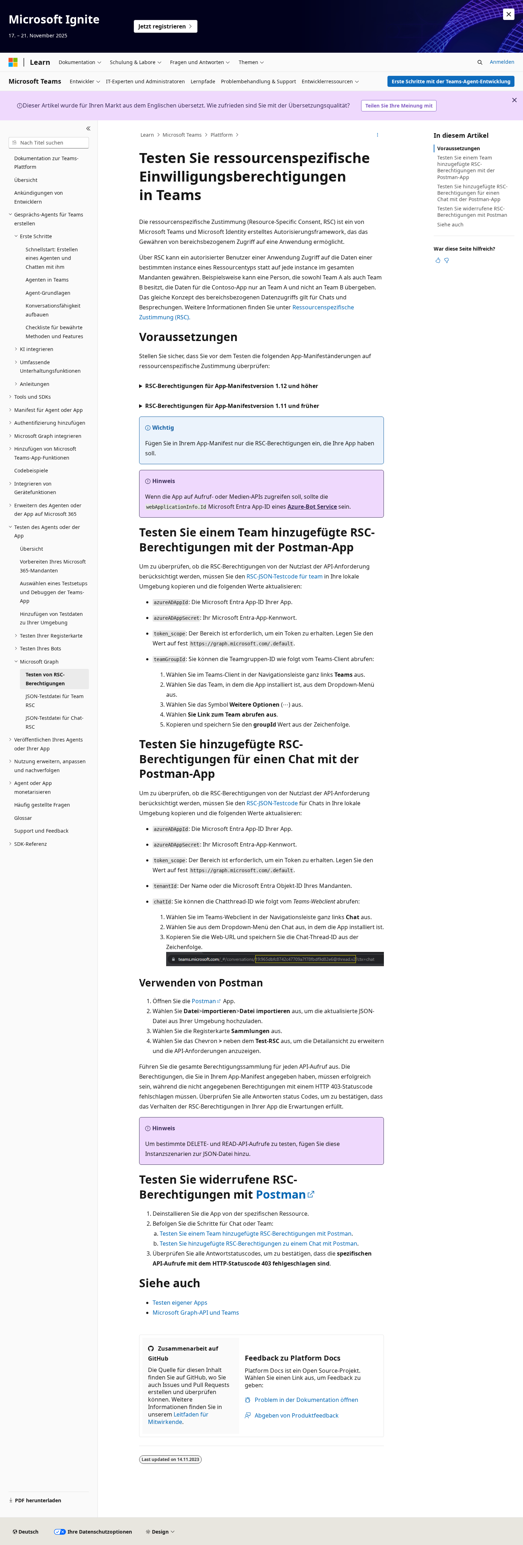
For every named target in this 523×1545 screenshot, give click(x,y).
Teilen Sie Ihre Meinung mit (399, 105)
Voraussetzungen (458, 148)
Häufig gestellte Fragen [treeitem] (42, 804)
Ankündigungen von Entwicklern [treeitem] (38, 197)
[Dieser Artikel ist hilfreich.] (438, 260)
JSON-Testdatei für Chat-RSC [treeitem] (55, 722)
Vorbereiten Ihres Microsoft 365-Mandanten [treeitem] (53, 566)
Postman (204, 1001)
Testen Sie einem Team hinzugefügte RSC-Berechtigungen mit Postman (256, 1233)
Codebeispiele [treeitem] (31, 470)
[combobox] (49, 142)
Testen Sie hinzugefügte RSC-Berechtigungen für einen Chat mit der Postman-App (472, 193)
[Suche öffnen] (480, 62)
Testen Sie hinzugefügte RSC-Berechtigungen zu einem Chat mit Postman (258, 1243)
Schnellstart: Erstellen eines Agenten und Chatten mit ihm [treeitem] (52, 258)
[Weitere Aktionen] (377, 135)
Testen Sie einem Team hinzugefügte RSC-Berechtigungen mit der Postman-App (466, 167)
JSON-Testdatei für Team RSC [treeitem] (55, 700)
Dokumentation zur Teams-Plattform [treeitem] (46, 163)
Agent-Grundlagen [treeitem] (48, 292)
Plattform (222, 134)
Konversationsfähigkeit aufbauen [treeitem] (53, 310)
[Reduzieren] (88, 129)
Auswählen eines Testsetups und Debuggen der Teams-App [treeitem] (54, 592)
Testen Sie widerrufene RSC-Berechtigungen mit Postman (472, 211)
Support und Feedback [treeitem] (41, 830)
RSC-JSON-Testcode (273, 803)
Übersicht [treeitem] (25, 180)
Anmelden (502, 61)
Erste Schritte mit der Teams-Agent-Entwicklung (451, 81)
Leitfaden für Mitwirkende (178, 1418)
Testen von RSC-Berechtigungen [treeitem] (45, 679)
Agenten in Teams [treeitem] (47, 279)
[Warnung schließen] (508, 14)
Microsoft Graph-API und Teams (196, 1312)
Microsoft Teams (182, 134)
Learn (147, 134)
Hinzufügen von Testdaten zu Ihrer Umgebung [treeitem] (51, 618)
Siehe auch (450, 224)
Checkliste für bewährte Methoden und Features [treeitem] (54, 332)
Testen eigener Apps (180, 1302)
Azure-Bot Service (312, 506)
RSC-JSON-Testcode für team (285, 576)
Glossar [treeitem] (23, 818)
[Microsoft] (13, 62)
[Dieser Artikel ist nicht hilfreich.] (446, 260)
